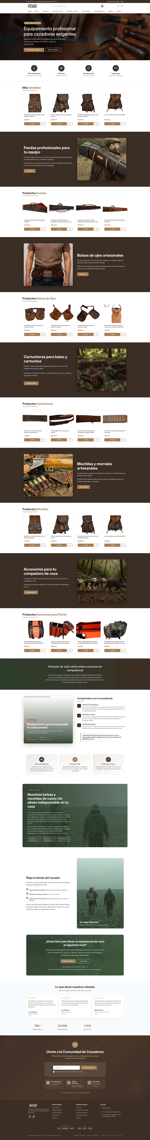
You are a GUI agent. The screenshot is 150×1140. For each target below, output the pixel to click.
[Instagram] (33, 1116)
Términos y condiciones (93, 1135)
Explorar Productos (68, 961)
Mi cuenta (78, 1107)
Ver (43, 123)
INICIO (29, 11)
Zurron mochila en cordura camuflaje (114, 114)
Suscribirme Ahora (88, 1067)
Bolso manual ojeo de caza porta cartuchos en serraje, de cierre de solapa (113, 327)
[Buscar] (102, 6)
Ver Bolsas (83, 274)
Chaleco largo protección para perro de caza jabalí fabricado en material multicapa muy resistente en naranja (88, 643)
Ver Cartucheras (31, 383)
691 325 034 (31, 1)
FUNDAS (36, 11)
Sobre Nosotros (56, 1107)
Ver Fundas (29, 171)
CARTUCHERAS (86, 11)
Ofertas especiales (53, 49)
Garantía (78, 1117)
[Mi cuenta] (118, 6)
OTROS (119, 11)
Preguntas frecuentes (81, 1115)
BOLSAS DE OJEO (57, 11)
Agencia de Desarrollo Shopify (114, 1135)
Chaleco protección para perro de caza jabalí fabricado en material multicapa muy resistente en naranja (61, 643)
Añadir (33, 123)
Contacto (54, 1117)
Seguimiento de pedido (113, 1)
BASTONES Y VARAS (72, 11)
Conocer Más (83, 961)
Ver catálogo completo (32, 50)
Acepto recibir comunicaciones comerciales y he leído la (69, 1071)
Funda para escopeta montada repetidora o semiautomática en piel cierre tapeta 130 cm (88, 221)
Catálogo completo (57, 1110)
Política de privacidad (79, 1135)
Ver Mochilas (84, 487)
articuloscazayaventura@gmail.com (112, 1112)
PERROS (110, 11)
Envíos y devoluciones (82, 1112)
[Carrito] (122, 6)
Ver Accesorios (30, 592)
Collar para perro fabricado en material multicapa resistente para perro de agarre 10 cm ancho (33, 643)
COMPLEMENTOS (99, 11)
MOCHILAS (46, 11)
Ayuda (122, 1)
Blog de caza (55, 1115)
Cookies (102, 1135)
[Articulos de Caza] (32, 6)
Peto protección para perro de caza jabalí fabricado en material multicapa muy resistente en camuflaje (114, 643)
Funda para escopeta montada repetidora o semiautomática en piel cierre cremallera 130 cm (61, 221)
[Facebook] (29, 1116)
